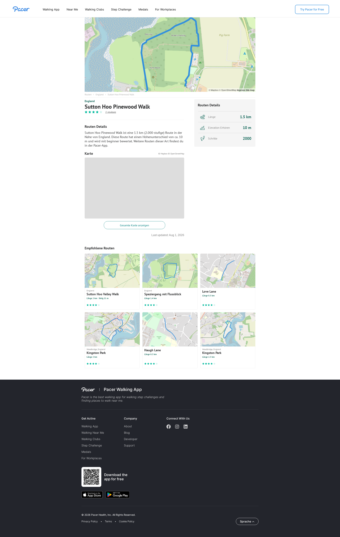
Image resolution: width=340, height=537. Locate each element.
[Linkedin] (185, 426)
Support (129, 445)
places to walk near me (107, 400)
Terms (108, 521)
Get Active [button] (88, 418)
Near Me (72, 9)
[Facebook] (168, 426)
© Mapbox (214, 89)
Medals (143, 9)
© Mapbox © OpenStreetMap (171, 153)
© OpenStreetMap (228, 89)
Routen (88, 94)
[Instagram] (177, 426)
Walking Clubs (94, 9)
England (100, 94)
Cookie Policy (126, 521)
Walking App (51, 9)
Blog (127, 432)
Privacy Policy (89, 521)
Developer (130, 439)
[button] (62, 510)
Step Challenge (121, 9)
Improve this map (245, 90)
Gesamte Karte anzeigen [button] (134, 225)
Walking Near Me (92, 432)
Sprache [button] (245, 521)
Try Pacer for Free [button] (312, 9)
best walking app (110, 397)
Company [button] (130, 418)
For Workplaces (165, 9)
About (128, 426)
